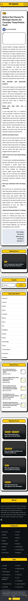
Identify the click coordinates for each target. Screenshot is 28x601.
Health (4, 306)
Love (18, 577)
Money (4, 318)
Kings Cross (20, 587)
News (3, 322)
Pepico (18, 565)
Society (4, 334)
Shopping (5, 330)
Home (3, 310)
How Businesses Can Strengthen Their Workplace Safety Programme (11, 395)
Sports (4, 337)
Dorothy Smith (12, 29)
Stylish (5, 565)
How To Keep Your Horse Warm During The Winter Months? (20, 236)
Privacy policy (16, 598)
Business (4, 298)
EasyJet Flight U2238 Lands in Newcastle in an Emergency (11, 379)
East (18, 571)
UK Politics (5, 353)
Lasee (5, 568)
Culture (4, 302)
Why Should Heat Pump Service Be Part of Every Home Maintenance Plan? (10, 387)
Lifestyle (4, 314)
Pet (4, 13)
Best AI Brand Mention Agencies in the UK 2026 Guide (10, 370)
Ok (10, 598)
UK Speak (13, 4)
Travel (4, 345)
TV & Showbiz (6, 349)
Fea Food (19, 574)
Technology (5, 341)
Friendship (20, 581)
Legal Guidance (21, 584)
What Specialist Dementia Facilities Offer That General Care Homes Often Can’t (11, 404)
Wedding (4, 357)
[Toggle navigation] (2, 4)
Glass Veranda (7, 584)
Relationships (20, 568)
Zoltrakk (5, 587)
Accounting (6, 590)
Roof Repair (6, 571)
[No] (26, 595)
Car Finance (6, 574)
